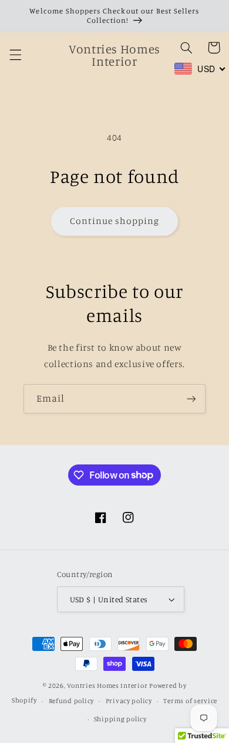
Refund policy (72, 701)
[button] (15, 55)
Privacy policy (129, 701)
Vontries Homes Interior (107, 685)
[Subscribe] (191, 398)
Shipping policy (120, 719)
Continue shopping (115, 220)
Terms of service (190, 701)
